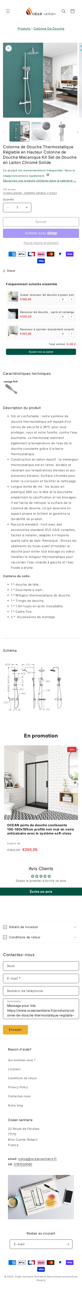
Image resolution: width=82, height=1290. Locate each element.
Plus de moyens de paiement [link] (41, 242)
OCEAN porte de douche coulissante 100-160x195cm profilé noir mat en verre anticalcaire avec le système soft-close (40, 829)
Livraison (14, 1069)
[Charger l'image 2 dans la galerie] (41, 131)
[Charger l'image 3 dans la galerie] (62, 131)
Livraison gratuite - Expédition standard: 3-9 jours (30, 193)
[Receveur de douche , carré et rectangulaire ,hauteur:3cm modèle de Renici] (13, 314)
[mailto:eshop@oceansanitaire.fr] (48, 175)
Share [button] (11, 270)
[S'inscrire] (67, 1244)
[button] (8, 11)
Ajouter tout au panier (41, 351)
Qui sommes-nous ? (21, 1060)
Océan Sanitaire (24, 1276)
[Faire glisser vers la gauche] (4, 132)
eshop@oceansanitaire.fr (37, 1159)
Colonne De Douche (49, 28)
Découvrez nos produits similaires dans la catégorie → (39, 180)
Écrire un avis (41, 892)
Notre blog (15, 1105)
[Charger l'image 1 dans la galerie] (19, 131)
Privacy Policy (18, 1087)
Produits (24, 28)
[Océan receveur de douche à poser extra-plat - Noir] (13, 297)
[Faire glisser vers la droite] (77, 132)
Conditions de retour (22, 1078)
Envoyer (15, 1029)
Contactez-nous (19, 1096)
